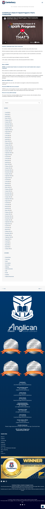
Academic (3, 438)
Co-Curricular (3, 440)
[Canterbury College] (4, 2)
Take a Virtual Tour (4, 449)
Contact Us (3, 453)
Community (3, 444)
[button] (42, 2)
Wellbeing (3, 442)
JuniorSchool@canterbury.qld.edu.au (23, 395)
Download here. (36, 426)
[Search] (22, 102)
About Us (2, 436)
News (2, 451)
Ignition (12, 500)
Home (12, 6)
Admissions (3, 446)
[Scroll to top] (43, 506)
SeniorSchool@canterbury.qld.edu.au (22, 400)
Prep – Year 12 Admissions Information (8, 447)
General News (15, 6)
